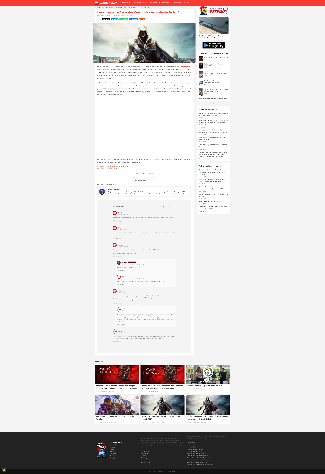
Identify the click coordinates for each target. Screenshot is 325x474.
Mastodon (113, 456)
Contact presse (146, 458)
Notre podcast (191, 445)
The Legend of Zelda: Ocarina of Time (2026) (216, 58)
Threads (112, 458)
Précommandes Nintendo (195, 449)
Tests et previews (138, 3)
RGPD (148, 462)
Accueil (97, 7)
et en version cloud (110, 86)
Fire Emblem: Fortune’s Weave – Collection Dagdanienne (214, 82)
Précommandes (153, 3)
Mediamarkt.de (185, 67)
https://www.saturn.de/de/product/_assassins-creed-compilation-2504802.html (136, 250)
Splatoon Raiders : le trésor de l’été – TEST (212, 201)
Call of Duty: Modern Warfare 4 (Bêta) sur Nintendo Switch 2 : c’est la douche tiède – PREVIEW (212, 172)
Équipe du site (145, 451)
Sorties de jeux (167, 3)
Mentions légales (146, 460)
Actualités (125, 3)
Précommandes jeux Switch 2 (196, 451)
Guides (186, 3)
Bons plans (178, 3)
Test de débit (191, 442)
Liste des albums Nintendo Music (197, 460)
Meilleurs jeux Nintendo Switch (197, 453)
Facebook (113, 451)
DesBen (102, 15)
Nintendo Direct (192, 447)
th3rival (131, 264)
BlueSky (112, 449)
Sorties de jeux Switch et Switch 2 (198, 458)
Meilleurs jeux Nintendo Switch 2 (197, 455)
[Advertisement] (144, 127)
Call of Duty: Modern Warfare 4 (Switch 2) (214, 65)
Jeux (113, 7)
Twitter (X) (113, 445)
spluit (131, 311)
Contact (143, 455)
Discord (112, 447)
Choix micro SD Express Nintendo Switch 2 (201, 464)
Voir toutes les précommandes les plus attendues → (214, 98)
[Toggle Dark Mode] (4, 470)
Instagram (113, 454)
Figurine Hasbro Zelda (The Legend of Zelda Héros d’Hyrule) (216, 90)
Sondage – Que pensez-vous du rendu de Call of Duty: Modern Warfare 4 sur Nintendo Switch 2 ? (213, 123)
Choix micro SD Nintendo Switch (197, 462)
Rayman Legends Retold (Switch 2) (215, 74)
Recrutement (145, 453)
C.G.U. (143, 462)
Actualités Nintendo (105, 7)
